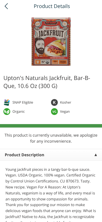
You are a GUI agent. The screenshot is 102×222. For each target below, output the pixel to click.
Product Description (24, 155)
